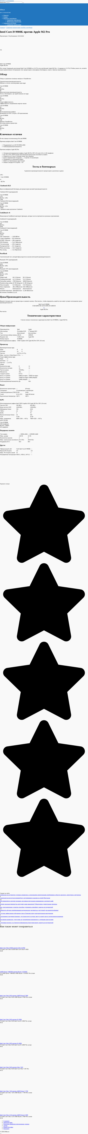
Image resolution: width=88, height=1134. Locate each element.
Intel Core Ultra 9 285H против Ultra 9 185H (12, 948)
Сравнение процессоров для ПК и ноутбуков (19, 27)
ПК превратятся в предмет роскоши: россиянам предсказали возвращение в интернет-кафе (26, 901)
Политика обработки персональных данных (16, 1124)
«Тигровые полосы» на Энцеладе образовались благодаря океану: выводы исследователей (26, 922)
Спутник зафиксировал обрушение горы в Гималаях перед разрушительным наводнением (26, 913)
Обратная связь (7, 1122)
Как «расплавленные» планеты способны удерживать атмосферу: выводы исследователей (26, 907)
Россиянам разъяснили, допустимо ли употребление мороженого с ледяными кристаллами (26, 919)
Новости (6, 15)
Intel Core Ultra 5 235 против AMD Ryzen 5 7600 (14, 1115)
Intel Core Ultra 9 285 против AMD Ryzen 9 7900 (14, 995)
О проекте (6, 1121)
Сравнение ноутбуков (9, 23)
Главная (2, 27)
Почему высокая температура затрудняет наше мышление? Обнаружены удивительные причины (28, 904)
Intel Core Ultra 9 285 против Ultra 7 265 (11, 1067)
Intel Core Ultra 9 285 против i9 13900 (11, 1019)
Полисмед (6, 1128)
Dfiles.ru (2, 9)
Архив (5, 1125)
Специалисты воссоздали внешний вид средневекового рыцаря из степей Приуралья (25, 898)
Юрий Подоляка (8, 1127)
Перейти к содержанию (7, 0)
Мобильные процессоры (14, 21)
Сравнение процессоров (14, 24)
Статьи (5, 17)
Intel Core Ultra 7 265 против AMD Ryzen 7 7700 (14, 1091)
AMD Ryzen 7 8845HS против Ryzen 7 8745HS (13, 971)
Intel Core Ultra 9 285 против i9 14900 (11, 1043)
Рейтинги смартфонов (9, 18)
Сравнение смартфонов (14, 20)
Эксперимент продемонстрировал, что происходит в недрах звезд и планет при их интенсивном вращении (31, 916)
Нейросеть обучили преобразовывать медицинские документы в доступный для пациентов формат (29, 910)
